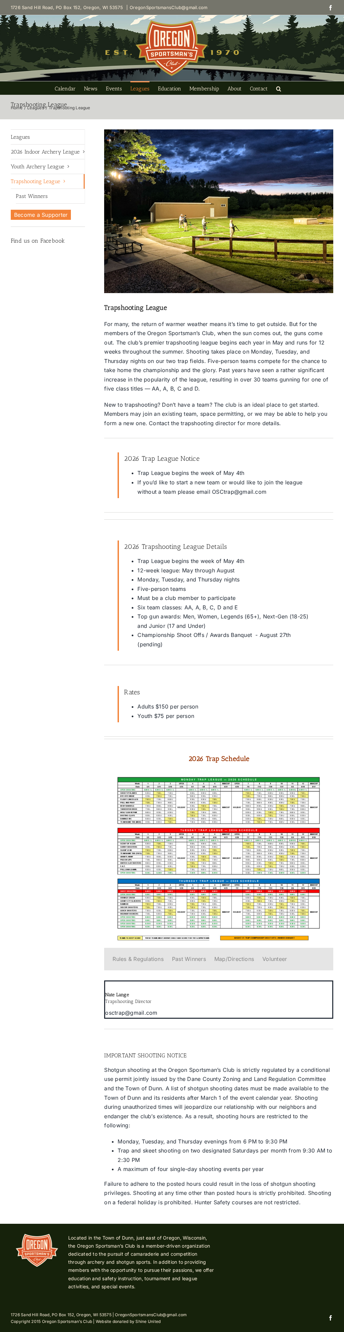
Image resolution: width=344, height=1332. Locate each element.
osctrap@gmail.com (131, 1012)
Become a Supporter (41, 214)
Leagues (20, 137)
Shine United (148, 1321)
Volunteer (274, 959)
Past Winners (189, 959)
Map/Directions (234, 959)
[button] (278, 88)
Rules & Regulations (138, 959)
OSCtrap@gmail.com (239, 491)
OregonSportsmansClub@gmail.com (168, 7)
